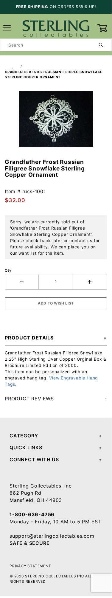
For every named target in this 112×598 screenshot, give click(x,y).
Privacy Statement (30, 566)
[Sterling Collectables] (56, 27)
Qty (8, 270)
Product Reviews (29, 399)
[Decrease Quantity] (22, 282)
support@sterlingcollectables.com (52, 536)
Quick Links (26, 448)
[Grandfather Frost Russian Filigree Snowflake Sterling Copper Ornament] (56, 122)
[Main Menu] (7, 28)
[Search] (101, 45)
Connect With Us (34, 459)
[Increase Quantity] (90, 282)
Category (24, 436)
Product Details (29, 338)
